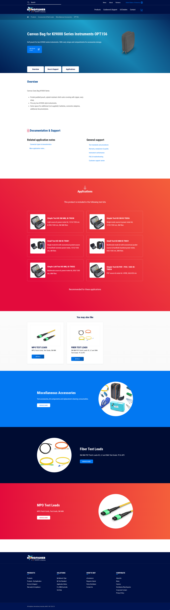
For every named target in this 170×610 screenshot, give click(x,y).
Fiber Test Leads (91, 449)
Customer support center (97, 161)
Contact (132, 10)
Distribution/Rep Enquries (123, 587)
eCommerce (90, 578)
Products (97, 10)
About (111, 2)
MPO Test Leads (48, 505)
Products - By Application (34, 581)
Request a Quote (91, 581)
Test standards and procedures (99, 145)
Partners (118, 2)
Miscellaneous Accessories (64, 17)
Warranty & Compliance (33, 587)
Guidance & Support (110, 10)
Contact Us (89, 587)
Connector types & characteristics (40, 144)
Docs (53, 69)
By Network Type (61, 578)
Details (38, 356)
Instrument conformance (96, 153)
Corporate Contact (121, 590)
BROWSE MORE (43, 405)
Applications (70, 69)
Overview (35, 69)
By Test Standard (61, 581)
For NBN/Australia (62, 587)
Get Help (59, 590)
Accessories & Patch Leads (46, 17)
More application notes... (37, 148)
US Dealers (123, 10)
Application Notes (62, 584)
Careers (118, 584)
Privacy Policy (120, 593)
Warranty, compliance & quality (99, 149)
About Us (118, 578)
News (104, 2)
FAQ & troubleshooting (96, 157)
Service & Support (32, 584)
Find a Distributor (91, 584)
